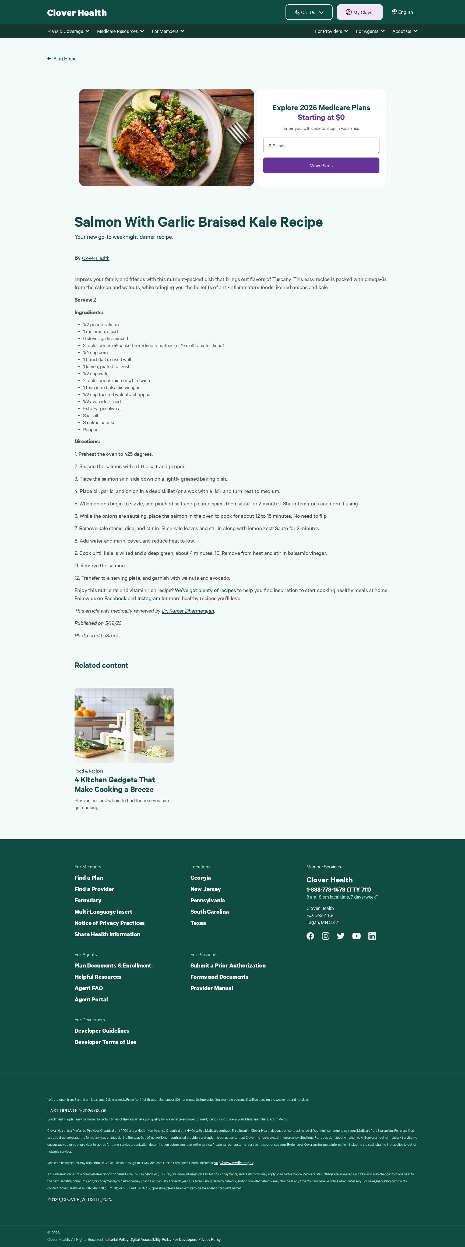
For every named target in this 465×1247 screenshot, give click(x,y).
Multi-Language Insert (103, 911)
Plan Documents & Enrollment (113, 965)
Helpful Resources (98, 976)
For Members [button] (165, 31)
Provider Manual (212, 988)
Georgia (201, 877)
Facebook (115, 598)
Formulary (88, 900)
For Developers (184, 1239)
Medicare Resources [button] (118, 31)
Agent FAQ (89, 988)
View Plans (321, 165)
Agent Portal (91, 999)
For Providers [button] (329, 31)
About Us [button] (402, 31)
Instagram (149, 598)
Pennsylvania (208, 900)
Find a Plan (89, 877)
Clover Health (96, 258)
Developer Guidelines (102, 1030)
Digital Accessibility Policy (150, 1239)
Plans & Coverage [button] (65, 31)
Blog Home (65, 58)
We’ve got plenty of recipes (205, 589)
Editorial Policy (116, 1239)
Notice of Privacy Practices (110, 923)
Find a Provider (94, 889)
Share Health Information (107, 934)
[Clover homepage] (77, 12)
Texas (198, 923)
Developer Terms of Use (105, 1042)
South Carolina (210, 911)
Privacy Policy (209, 1239)
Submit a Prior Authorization (228, 965)
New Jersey (206, 889)
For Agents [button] (367, 31)
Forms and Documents (220, 976)
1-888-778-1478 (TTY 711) (339, 889)
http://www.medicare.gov (233, 1162)
